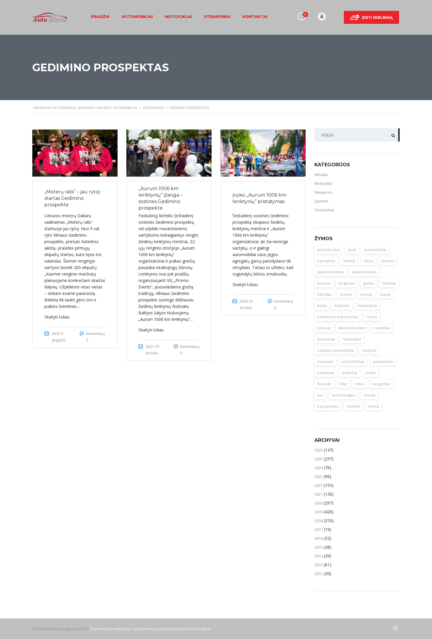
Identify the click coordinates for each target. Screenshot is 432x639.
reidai (370, 372)
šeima (374, 406)
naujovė (369, 350)
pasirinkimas (353, 361)
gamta (368, 283)
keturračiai (367, 305)
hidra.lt (204, 628)
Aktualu (321, 174)
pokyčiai (349, 372)
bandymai (326, 260)
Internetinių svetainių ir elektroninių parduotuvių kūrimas (143, 628)
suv (320, 395)
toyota (369, 395)
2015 (318, 547)
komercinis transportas (338, 316)
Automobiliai (137, 16)
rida (342, 383)
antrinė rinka (328, 249)
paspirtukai (383, 361)
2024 (318, 467)
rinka (359, 383)
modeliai (382, 328)
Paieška (393, 135)
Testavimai (324, 210)
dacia (368, 260)
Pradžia (100, 16)
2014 (318, 556)
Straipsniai (217, 16)
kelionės (342, 305)
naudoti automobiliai (335, 350)
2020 (318, 503)
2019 (318, 511)
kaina (385, 294)
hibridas (324, 294)
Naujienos (323, 192)
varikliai (353, 406)
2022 (318, 485)
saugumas (381, 383)
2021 (318, 494)
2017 (318, 529)
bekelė (349, 260)
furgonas (346, 283)
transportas (327, 406)
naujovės (325, 361)
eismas (387, 260)
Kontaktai (254, 16)
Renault (324, 383)
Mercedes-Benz (352, 328)
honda (346, 294)
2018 (318, 520)
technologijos (344, 395)
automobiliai (375, 249)
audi (352, 249)
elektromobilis (364, 272)
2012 (318, 573)
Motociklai (178, 16)
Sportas (321, 201)
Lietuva (323, 328)
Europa (323, 283)
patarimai (325, 372)
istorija (366, 294)
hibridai (389, 283)
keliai (321, 305)
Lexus (372, 316)
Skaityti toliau (57, 317)
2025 (318, 459)
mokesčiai (326, 339)
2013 (318, 564)
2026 (318, 450)
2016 (318, 538)
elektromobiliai (330, 272)
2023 (318, 476)
